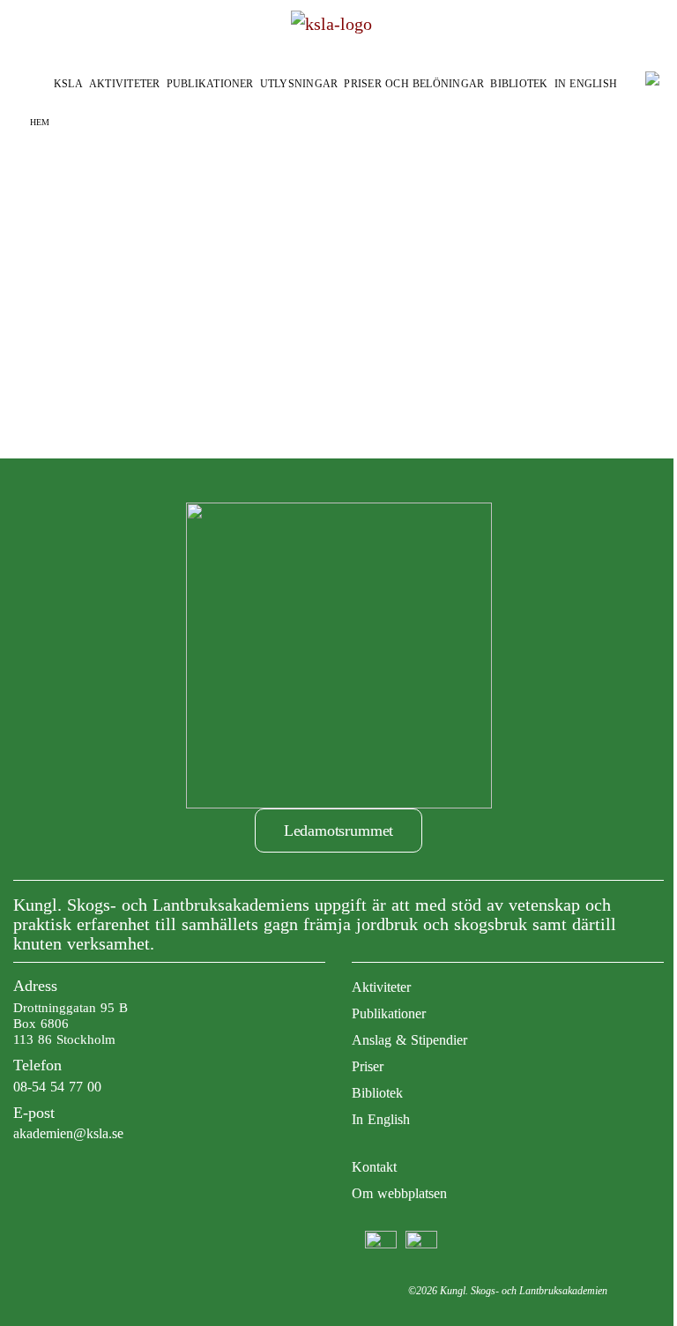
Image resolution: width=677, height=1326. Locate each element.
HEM (39, 122)
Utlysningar (299, 84)
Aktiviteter (124, 84)
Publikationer (210, 84)
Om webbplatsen (399, 1193)
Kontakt (374, 1166)
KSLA (68, 84)
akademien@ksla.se (68, 1133)
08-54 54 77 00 (57, 1086)
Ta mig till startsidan (339, 281)
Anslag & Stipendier (409, 1039)
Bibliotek (518, 84)
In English (585, 84)
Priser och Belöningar (414, 84)
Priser (367, 1066)
